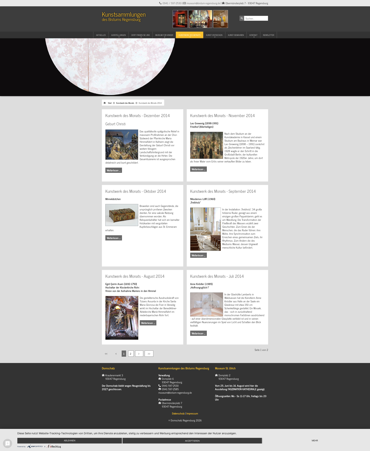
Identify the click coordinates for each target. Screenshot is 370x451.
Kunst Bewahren (236, 35)
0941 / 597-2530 (172, 3)
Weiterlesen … (114, 170)
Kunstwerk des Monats (189, 35)
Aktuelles (101, 35)
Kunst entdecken (214, 35)
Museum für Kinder (164, 35)
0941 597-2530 (170, 385)
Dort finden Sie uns (140, 35)
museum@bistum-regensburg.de (203, 3)
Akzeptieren (192, 440)
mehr (315, 440)
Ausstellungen (118, 35)
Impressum (192, 413)
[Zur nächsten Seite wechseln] (139, 354)
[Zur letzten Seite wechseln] (149, 354)
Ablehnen (69, 440)
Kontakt (253, 35)
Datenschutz (178, 413)
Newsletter (268, 35)
